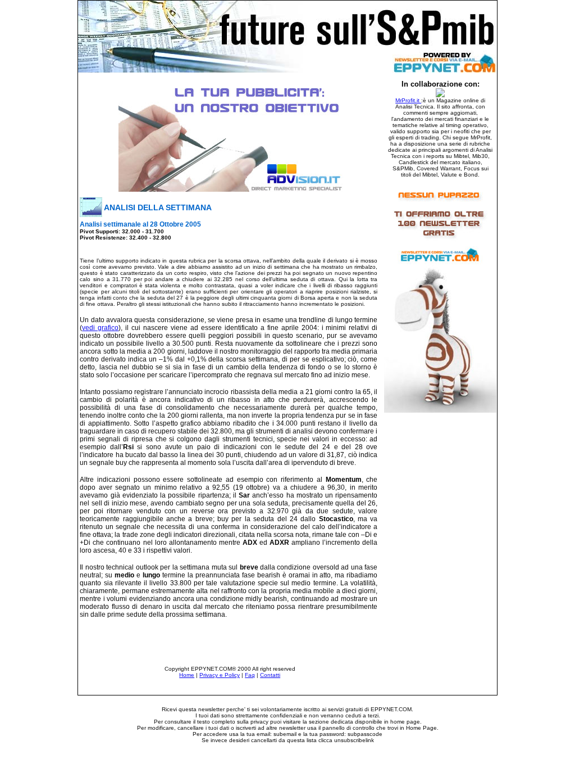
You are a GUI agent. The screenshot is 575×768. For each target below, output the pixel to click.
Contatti (270, 675)
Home (186, 675)
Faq (250, 675)
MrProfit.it (408, 100)
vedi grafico (100, 328)
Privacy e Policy (219, 675)
